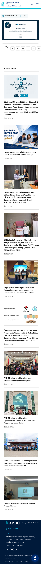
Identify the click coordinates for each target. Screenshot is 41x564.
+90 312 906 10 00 (17, 545)
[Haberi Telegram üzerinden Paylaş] (39, 48)
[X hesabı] (7, 549)
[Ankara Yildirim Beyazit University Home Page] (2, 4)
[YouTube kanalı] (12, 549)
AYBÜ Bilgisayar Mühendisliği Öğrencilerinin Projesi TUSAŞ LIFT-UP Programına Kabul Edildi (19, 420)
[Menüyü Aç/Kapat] (37, 4)
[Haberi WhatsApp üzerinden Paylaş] (33, 48)
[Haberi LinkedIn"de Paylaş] (23, 48)
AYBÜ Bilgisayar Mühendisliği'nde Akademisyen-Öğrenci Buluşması (17, 379)
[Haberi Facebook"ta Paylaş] (12, 48)
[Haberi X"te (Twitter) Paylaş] (18, 48)
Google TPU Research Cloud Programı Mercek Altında (19, 504)
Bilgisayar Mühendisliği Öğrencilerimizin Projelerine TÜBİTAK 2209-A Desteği (20, 153)
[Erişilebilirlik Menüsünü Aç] (35, 558)
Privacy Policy (19, 561)
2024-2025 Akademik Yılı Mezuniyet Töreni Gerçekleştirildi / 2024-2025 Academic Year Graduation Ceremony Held (20, 463)
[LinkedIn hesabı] (16, 549)
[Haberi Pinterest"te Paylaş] (28, 48)
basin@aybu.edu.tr (17, 542)
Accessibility (9, 561)
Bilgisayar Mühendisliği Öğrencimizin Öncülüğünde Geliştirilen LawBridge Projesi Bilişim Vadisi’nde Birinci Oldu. (19, 290)
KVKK (26, 561)
